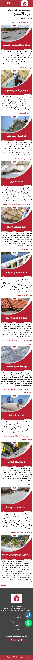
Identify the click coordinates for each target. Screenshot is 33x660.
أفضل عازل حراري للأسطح (24, 295)
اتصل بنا (16, 625)
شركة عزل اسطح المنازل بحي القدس (21, 22)
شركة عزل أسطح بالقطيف (24, 68)
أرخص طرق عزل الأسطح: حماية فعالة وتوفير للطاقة (17, 204)
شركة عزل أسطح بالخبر (25, 113)
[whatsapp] (28, 623)
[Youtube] (11, 640)
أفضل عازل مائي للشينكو (25, 249)
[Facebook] (21, 640)
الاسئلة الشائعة (16, 618)
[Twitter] (14, 640)
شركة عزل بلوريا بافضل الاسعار (23, 159)
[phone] (28, 615)
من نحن (16, 629)
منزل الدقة (8, 657)
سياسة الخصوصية (16, 621)
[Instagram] (18, 640)
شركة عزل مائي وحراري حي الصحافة (21, 532)
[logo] (24, 3)
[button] (8, 3)
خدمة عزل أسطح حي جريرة (24, 484)
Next (3, 585)
